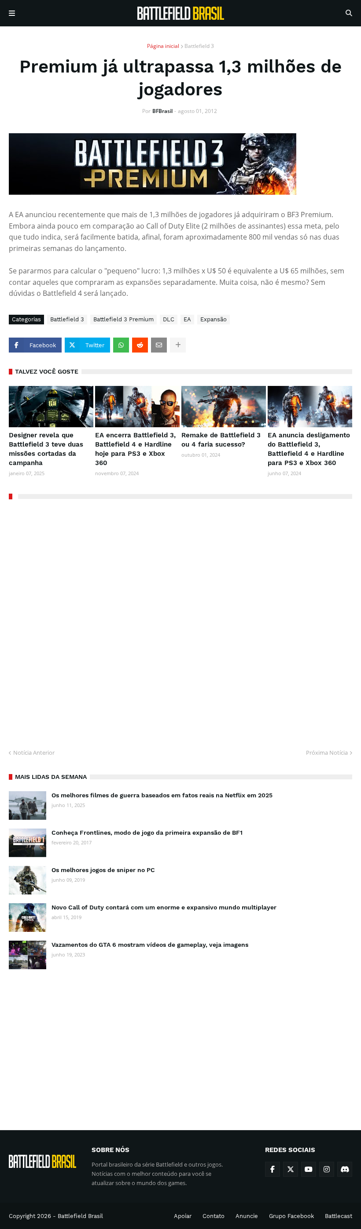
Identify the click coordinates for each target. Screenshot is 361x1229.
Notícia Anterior (34, 752)
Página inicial (163, 46)
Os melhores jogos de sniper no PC (103, 869)
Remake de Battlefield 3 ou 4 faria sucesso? (221, 439)
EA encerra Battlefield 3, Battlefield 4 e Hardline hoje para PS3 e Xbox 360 (135, 449)
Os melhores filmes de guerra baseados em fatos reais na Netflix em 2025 (162, 795)
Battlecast (338, 1216)
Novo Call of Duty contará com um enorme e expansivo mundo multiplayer (164, 907)
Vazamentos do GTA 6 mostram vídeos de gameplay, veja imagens (150, 944)
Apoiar (183, 1216)
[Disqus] (180, 621)
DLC (168, 319)
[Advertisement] (180, 1041)
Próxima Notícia (327, 752)
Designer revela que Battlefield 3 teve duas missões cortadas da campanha (46, 449)
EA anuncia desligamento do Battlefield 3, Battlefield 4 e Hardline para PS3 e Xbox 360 (309, 449)
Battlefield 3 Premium (123, 319)
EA (187, 319)
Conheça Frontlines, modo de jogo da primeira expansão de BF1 (147, 832)
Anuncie (247, 1216)
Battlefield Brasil (80, 1216)
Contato (214, 1216)
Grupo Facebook (291, 1216)
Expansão (213, 319)
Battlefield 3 (199, 46)
